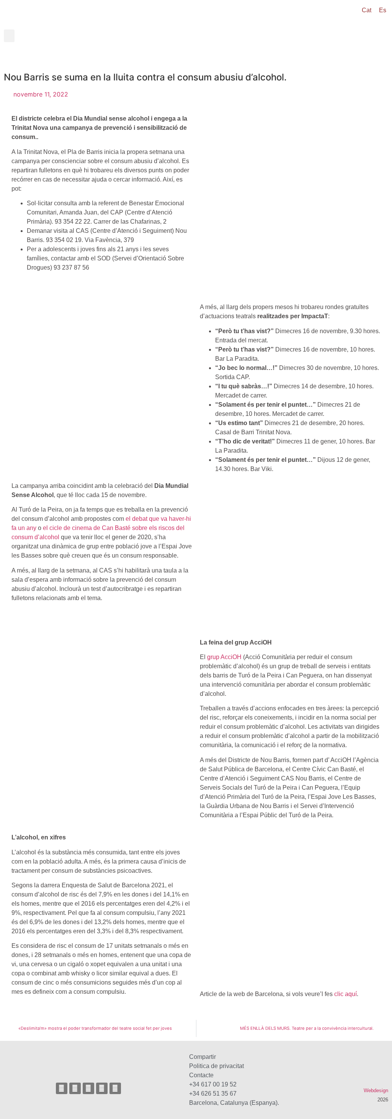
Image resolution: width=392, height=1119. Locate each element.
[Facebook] (75, 1088)
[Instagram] (61, 1088)
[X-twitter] (88, 1088)
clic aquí (345, 994)
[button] (9, 35)
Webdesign (376, 1090)
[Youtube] (102, 1088)
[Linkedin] (115, 1088)
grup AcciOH (224, 657)
